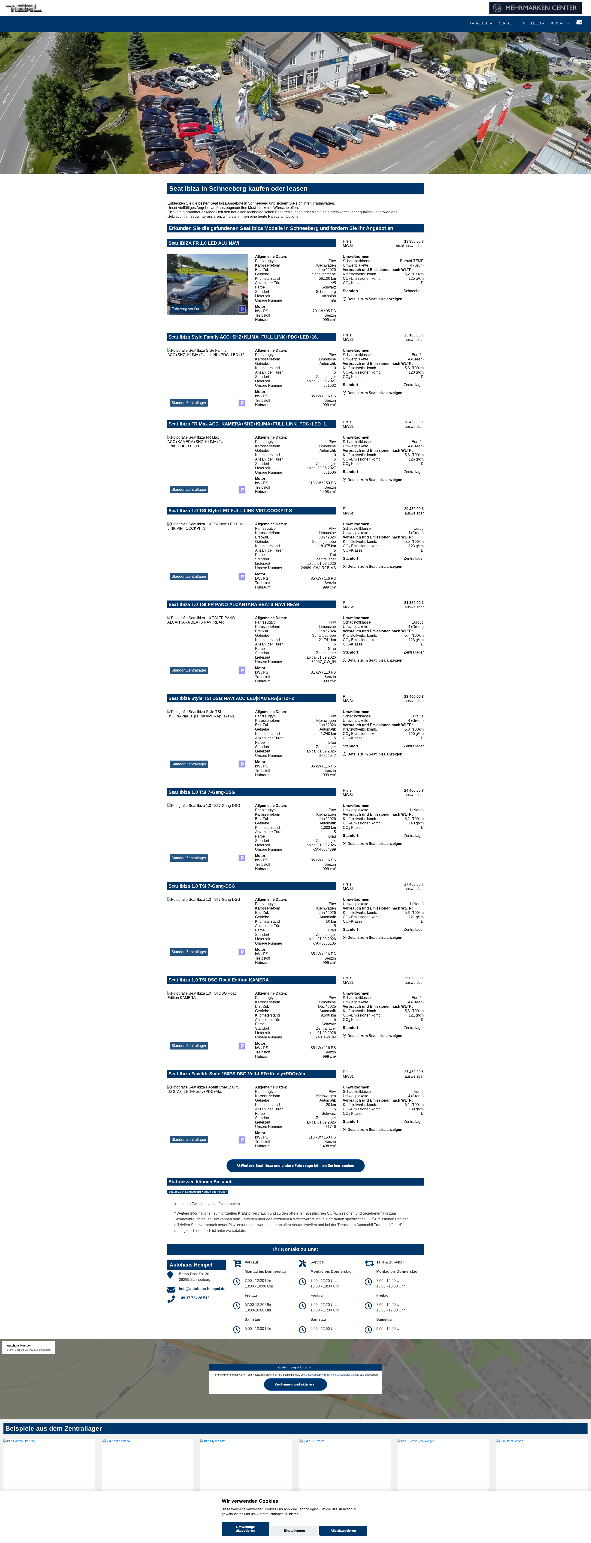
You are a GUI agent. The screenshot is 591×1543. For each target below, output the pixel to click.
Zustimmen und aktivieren (296, 1384)
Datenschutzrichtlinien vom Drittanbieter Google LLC (335, 1374)
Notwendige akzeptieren (245, 1528)
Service (505, 23)
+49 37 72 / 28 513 (194, 1298)
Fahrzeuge (479, 23)
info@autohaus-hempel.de (202, 1289)
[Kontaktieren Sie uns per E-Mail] (579, 22)
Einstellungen (294, 1530)
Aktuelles (532, 23)
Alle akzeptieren (343, 1530)
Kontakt (558, 23)
